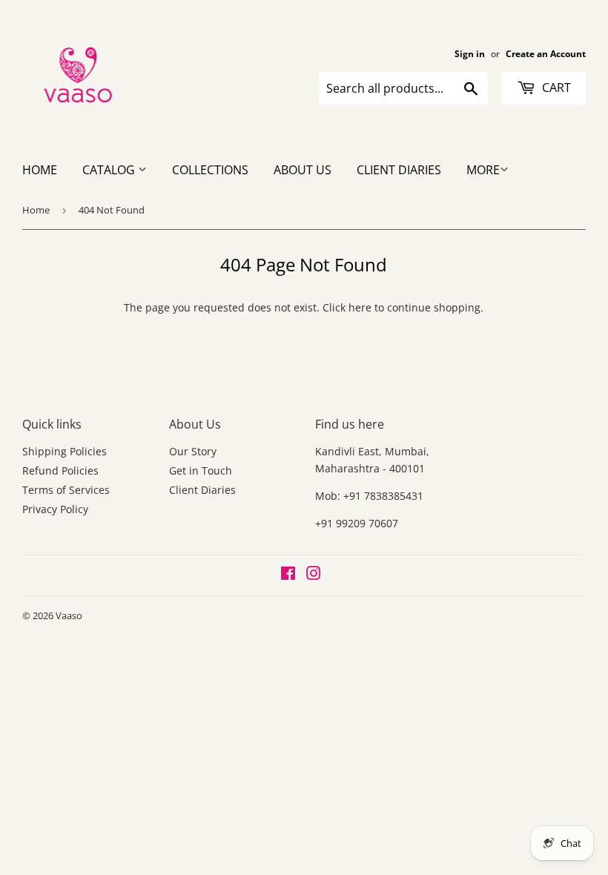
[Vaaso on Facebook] (288, 575)
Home (39, 170)
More (483, 170)
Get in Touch (200, 470)
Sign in (470, 53)
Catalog (110, 170)
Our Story (193, 451)
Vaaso (69, 615)
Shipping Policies (64, 451)
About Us (302, 170)
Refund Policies (60, 470)
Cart (555, 87)
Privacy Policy (55, 509)
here (359, 307)
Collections (210, 170)
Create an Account (546, 53)
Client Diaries (399, 170)
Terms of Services (66, 490)
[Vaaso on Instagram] (313, 575)
